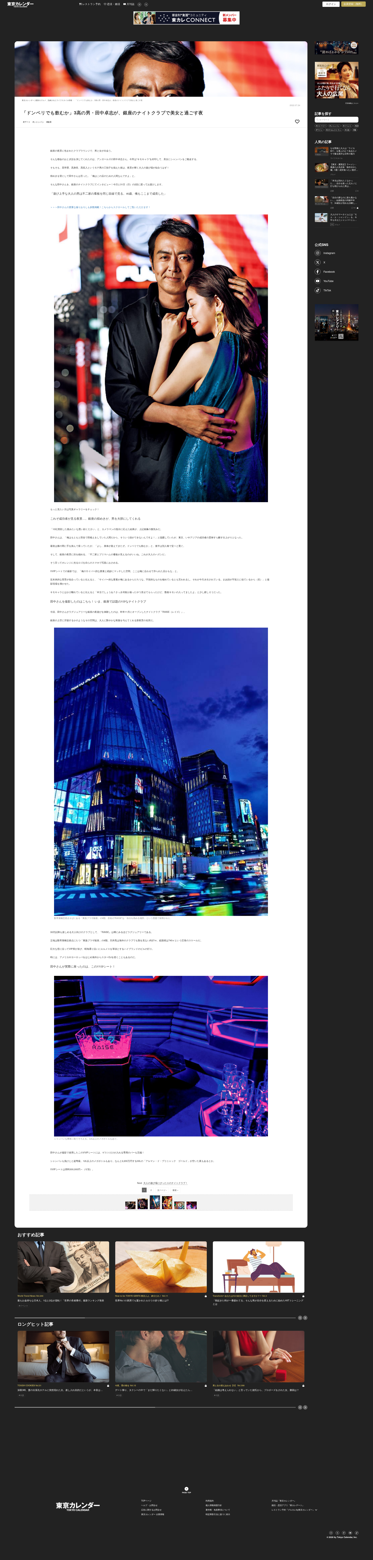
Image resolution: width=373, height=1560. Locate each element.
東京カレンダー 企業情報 (152, 1514)
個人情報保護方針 (214, 1505)
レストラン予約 (91, 4)
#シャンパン (334, 125)
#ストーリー (321, 125)
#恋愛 (357, 125)
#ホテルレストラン (333, 130)
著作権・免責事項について (218, 1510)
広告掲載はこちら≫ (351, 103)
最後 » (175, 1190)
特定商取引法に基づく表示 (218, 1514)
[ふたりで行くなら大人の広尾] (337, 79)
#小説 (347, 130)
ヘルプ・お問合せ (149, 1505)
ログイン (331, 4)
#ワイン (319, 130)
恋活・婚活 (113, 4)
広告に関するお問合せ (151, 1510)
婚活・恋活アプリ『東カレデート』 (288, 1505)
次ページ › (162, 1190)
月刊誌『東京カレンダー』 (284, 1501)
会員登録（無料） (353, 4)
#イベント (347, 125)
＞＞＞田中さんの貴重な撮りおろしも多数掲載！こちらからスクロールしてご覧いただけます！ (100, 207)
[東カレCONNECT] (186, 18)
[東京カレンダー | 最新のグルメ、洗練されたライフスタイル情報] (43, 4)
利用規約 (210, 1501)
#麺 (354, 130)
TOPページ (146, 1501)
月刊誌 (130, 4)
